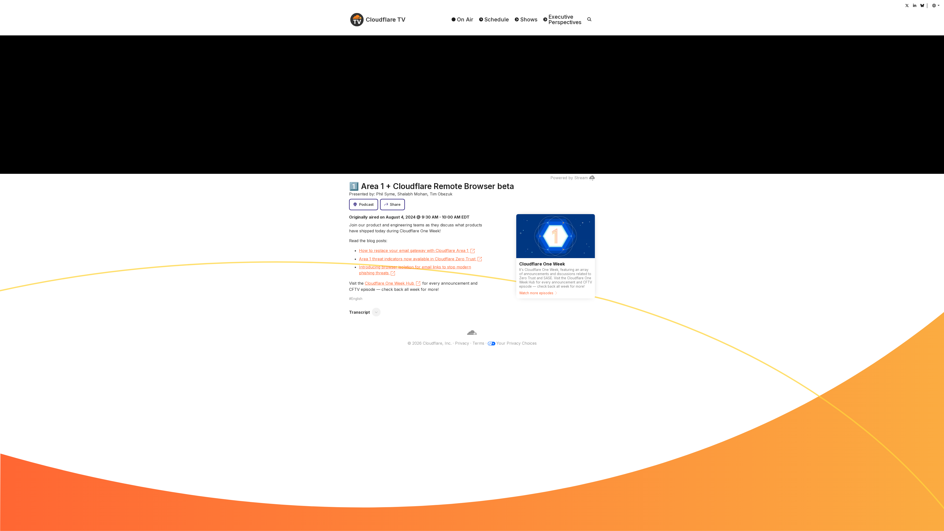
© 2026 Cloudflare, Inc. (429, 343)
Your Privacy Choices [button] (516, 343)
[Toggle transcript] (376, 312)
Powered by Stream (569, 177)
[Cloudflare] (472, 337)
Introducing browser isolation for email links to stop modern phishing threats (415, 270)
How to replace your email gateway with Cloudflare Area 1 (413, 250)
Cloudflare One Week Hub (389, 283)
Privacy (462, 343)
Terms (478, 343)
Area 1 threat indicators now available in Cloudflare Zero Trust (417, 258)
